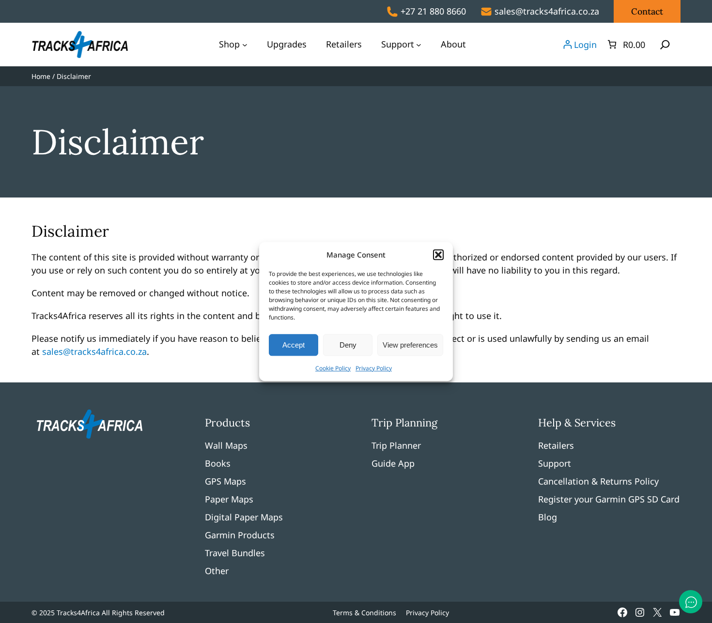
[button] (438, 254)
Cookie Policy (333, 368)
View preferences (410, 345)
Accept (293, 345)
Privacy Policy (374, 368)
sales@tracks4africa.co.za (547, 11)
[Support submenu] (418, 44)
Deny (348, 345)
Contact (647, 11)
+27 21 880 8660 (433, 11)
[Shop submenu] (245, 44)
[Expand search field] (665, 44)
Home (40, 76)
